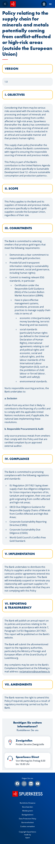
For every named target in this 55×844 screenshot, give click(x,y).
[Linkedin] (31, 783)
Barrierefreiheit (27, 822)
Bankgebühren (27, 814)
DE (50, 4)
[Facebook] (17, 783)
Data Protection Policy (27, 818)
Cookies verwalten (27, 826)
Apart (27, 837)
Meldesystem (27, 811)
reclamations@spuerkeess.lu (34, 671)
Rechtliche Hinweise (27, 803)
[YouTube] (37, 783)
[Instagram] (24, 783)
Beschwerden (27, 807)
